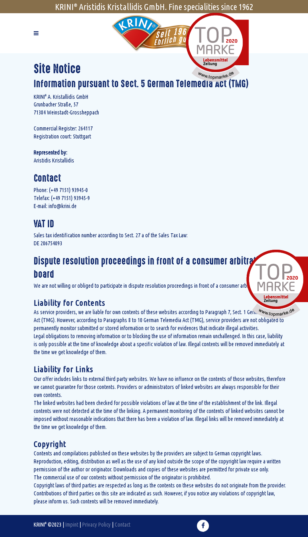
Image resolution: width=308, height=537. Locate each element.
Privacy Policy (96, 524)
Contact (122, 524)
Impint (71, 524)
